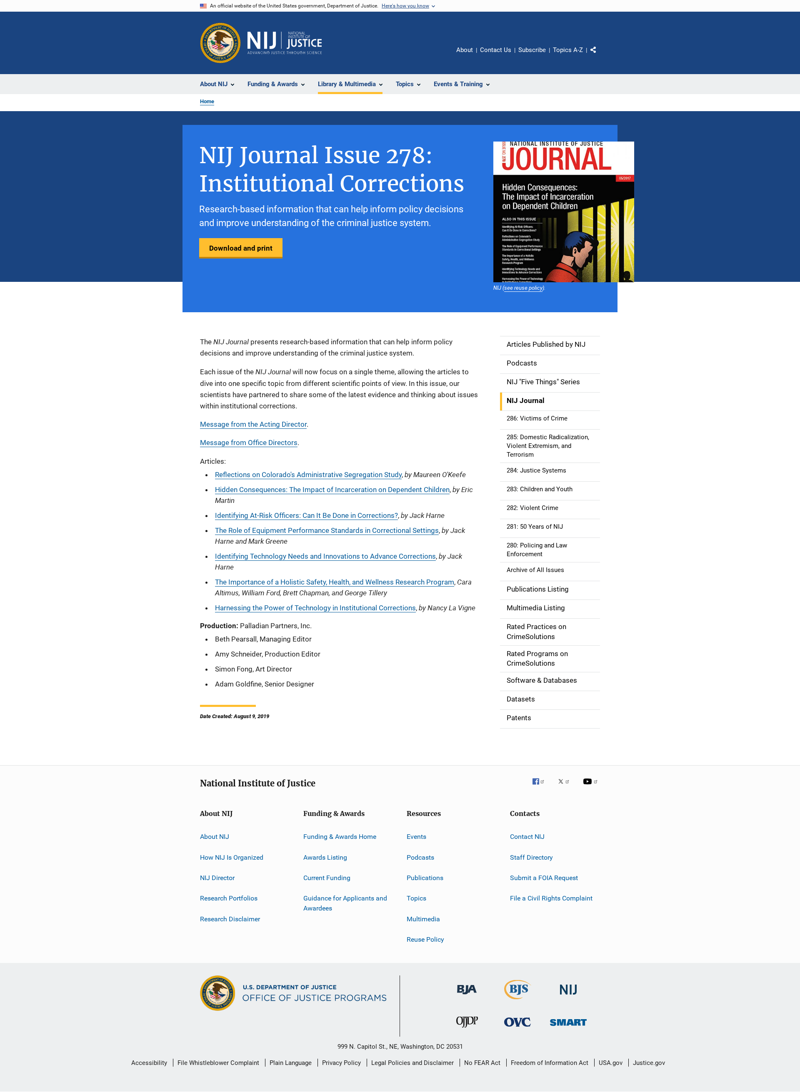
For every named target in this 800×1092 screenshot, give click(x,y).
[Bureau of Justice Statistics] (517, 1001)
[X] (567, 787)
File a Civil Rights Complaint (551, 898)
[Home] (285, 43)
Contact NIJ (527, 837)
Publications (425, 878)
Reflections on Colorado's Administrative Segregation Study (308, 474)
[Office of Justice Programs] (220, 42)
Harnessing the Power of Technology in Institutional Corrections (315, 608)
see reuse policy (523, 287)
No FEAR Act (482, 1063)
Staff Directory (531, 857)
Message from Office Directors (249, 442)
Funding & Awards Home (339, 837)
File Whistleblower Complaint (218, 1063)
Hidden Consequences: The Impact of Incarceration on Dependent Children (332, 489)
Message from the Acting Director (253, 424)
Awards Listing (325, 857)
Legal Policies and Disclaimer (412, 1063)
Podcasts (420, 857)
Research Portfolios (229, 898)
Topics (416, 898)
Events (416, 837)
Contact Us (495, 50)
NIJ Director (217, 878)
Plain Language (291, 1063)
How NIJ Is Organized (231, 857)
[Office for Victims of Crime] (517, 1028)
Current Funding (326, 878)
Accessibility (149, 1063)
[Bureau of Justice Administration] (467, 996)
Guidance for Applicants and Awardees (345, 903)
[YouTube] (591, 787)
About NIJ (214, 837)
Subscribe (532, 50)
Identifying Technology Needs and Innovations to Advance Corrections (325, 556)
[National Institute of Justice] (568, 996)
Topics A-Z (568, 50)
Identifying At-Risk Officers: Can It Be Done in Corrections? (306, 515)
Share (600, 55)
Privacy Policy (341, 1063)
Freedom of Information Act (549, 1063)
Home (207, 101)
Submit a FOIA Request (544, 878)
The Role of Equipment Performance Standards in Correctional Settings (327, 530)
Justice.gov (649, 1063)
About (464, 50)
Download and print (240, 248)
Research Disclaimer (230, 919)
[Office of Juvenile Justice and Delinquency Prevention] (467, 1029)
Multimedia (423, 919)
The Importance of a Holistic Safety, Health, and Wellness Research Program (334, 582)
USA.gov (610, 1063)
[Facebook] (541, 787)
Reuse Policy (425, 939)
